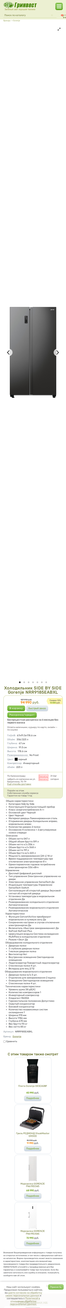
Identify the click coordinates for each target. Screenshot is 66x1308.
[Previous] (9, 352)
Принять (55, 1287)
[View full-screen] (59, 29)
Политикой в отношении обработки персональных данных (25, 1301)
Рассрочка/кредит (22, 714)
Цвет (10, 759)
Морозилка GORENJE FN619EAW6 (32, 1232)
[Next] (57, 352)
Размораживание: (17, 755)
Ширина (12, 747)
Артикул (8, 1031)
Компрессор (14, 763)
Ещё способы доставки (19, 784)
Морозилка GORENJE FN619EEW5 (32, 1185)
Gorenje (16, 20)
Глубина (12, 743)
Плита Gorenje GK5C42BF (32, 1086)
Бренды (6, 20)
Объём (11, 739)
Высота (11, 751)
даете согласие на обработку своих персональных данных (24, 1294)
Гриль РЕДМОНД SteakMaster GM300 (32, 1135)
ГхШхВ (11, 735)
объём (11, 767)
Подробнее (32, 1098)
